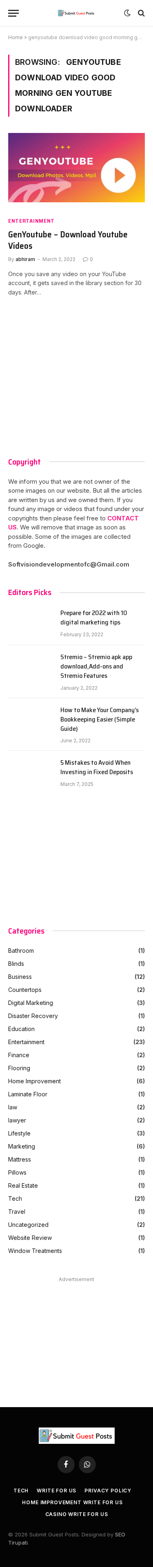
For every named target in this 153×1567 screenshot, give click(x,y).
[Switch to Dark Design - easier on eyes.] (127, 13)
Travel (16, 1211)
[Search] (140, 13)
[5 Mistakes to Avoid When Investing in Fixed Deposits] (30, 772)
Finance (18, 1054)
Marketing (21, 1146)
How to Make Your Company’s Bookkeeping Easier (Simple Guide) (99, 720)
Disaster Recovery (33, 1015)
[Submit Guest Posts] (76, 13)
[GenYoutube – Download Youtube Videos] (76, 171)
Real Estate (23, 1185)
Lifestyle (19, 1133)
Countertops (25, 989)
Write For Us (56, 1490)
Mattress (19, 1159)
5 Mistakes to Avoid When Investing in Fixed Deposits (96, 767)
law (12, 1107)
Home (15, 37)
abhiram (25, 259)
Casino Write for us (76, 1514)
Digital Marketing (30, 1002)
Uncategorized (28, 1224)
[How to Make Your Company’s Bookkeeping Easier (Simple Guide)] (30, 720)
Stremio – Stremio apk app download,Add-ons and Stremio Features (96, 667)
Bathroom (21, 950)
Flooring (19, 1068)
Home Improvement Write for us (72, 1502)
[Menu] (13, 13)
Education (21, 1028)
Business (20, 976)
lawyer (17, 1120)
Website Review (30, 1237)
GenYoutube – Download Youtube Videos (68, 240)
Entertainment (31, 221)
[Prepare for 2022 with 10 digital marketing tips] (30, 623)
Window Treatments (35, 1250)
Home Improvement (34, 1081)
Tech (15, 1198)
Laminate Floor (27, 1094)
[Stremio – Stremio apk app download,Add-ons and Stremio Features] (30, 667)
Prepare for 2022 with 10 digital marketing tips (93, 618)
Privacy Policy (107, 1490)
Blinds (16, 963)
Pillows (17, 1172)
